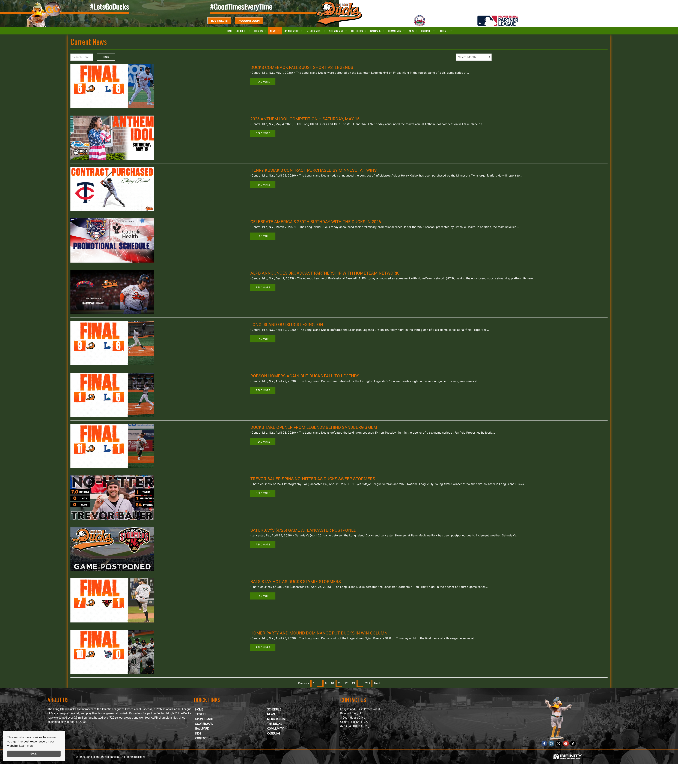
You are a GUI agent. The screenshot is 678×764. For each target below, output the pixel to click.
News (273, 31)
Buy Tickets (219, 20)
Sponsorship (291, 31)
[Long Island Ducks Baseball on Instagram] (551, 744)
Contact (443, 31)
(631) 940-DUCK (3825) (354, 726)
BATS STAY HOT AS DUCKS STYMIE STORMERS (295, 581)
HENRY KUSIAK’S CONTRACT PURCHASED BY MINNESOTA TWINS (313, 170)
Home (229, 31)
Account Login (249, 20)
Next (377, 683)
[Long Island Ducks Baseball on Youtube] (566, 744)
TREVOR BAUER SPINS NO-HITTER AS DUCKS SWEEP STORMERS (312, 478)
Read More (263, 81)
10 (332, 683)
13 (353, 683)
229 (367, 683)
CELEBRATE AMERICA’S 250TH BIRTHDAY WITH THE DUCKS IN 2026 (315, 221)
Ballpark (375, 31)
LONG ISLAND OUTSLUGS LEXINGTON (286, 324)
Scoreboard (336, 31)
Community (394, 31)
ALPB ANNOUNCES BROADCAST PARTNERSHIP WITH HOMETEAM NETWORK (324, 273)
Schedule (241, 31)
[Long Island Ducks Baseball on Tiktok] (573, 744)
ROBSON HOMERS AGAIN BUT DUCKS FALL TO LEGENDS (304, 376)
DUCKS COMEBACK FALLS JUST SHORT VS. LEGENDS (301, 67)
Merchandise (314, 31)
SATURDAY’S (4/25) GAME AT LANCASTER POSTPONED (303, 530)
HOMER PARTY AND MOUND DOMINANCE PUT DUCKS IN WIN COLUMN (318, 633)
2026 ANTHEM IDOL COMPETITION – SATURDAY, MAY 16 (304, 119)
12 (346, 683)
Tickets (258, 31)
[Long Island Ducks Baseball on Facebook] (544, 744)
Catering (426, 31)
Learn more (26, 746)
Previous (303, 683)
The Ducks (357, 31)
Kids (411, 31)
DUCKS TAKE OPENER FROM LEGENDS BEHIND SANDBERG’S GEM (313, 427)
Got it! (34, 753)
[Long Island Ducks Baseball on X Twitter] (559, 744)
